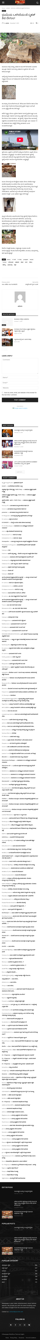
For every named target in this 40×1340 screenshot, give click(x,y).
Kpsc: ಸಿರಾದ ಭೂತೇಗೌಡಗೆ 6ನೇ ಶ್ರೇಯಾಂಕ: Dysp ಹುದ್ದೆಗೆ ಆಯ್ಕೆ (22, 1046)
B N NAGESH (5, 522)
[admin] (3, 23)
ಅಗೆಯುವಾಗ (10, 262)
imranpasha (5, 541)
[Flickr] (20, 1325)
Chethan (4, 798)
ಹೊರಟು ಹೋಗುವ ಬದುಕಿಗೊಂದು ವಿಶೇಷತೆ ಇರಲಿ (22, 868)
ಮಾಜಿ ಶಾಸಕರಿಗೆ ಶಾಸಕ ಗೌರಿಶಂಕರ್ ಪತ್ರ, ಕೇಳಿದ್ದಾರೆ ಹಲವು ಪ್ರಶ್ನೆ (23, 818)
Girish (3, 1025)
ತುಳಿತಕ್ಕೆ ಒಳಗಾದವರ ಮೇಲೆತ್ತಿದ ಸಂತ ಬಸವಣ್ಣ (24, 865)
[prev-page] (3, 349)
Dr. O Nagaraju (6, 1055)
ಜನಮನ (8, 8)
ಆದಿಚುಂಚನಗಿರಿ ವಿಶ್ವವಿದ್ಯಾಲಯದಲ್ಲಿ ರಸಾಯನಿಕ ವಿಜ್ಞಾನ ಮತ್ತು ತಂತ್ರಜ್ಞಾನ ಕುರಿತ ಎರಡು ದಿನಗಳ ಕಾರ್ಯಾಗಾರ (25, 442)
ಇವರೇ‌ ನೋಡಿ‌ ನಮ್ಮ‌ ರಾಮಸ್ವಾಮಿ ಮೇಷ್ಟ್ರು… (18, 719)
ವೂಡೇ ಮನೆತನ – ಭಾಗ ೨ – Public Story (11, 500)
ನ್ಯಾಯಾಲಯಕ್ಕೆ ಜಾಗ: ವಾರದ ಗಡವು (22, 339)
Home (3, 8)
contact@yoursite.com (16, 1312)
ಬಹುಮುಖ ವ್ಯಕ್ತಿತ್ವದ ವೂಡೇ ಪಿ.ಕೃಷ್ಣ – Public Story (13, 495)
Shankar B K (5, 935)
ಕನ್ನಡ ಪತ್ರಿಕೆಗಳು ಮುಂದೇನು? (18, 994)
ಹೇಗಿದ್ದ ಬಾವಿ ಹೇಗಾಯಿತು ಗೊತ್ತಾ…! (22, 899)
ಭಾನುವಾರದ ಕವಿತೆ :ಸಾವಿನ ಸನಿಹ (19, 660)
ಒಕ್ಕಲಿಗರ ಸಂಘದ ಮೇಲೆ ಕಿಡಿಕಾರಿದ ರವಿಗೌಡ (18, 1025)
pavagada (25, 259)
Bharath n (5, 757)
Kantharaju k (5, 913)
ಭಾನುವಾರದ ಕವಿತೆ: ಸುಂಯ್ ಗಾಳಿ (18, 624)
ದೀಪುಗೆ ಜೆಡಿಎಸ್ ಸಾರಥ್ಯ (12, 1171)
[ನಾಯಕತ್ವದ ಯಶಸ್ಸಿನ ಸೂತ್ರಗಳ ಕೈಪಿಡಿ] (7, 433)
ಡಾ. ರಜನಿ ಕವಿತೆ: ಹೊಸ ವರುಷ (14, 605)
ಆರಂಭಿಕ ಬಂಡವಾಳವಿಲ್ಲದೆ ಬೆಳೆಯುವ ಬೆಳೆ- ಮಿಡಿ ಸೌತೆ (22, 1070)
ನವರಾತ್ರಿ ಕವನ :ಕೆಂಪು (13, 617)
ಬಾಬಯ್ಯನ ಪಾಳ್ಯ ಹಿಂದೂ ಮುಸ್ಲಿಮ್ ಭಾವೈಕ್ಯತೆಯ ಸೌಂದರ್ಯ (24, 541)
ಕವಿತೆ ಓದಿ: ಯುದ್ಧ (19, 589)
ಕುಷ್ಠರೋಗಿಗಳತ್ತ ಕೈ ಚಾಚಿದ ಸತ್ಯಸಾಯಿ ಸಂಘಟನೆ (23, 1055)
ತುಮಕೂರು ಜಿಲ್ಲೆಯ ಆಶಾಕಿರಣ (21, 319)
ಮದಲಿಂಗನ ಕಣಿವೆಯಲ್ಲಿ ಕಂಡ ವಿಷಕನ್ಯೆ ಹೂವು (18, 750)
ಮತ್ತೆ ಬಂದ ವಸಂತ (13, 519)
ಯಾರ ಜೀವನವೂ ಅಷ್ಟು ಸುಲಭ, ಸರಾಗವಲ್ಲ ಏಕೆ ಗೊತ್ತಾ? (19, 849)
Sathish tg (5, 837)
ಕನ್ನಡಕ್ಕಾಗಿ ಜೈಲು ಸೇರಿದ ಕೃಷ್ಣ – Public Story (12, 489)
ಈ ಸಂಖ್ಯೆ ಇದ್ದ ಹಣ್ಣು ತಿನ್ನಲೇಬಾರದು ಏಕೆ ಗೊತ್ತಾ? (21, 515)
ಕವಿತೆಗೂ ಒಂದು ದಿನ (18, 586)
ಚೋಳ (22, 262)
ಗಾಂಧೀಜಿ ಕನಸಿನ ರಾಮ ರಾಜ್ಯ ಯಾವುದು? (19, 757)
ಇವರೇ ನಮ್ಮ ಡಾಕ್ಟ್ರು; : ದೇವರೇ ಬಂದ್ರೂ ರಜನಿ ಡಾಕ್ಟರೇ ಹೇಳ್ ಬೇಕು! (22, 553)
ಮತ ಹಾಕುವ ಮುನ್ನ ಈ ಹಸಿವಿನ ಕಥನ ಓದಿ (19, 505)
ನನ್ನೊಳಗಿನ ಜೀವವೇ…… (11, 972)
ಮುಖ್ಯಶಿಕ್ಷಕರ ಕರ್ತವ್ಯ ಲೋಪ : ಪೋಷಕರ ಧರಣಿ (23, 1064)
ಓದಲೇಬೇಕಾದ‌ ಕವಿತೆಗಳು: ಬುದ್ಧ (15, 486)
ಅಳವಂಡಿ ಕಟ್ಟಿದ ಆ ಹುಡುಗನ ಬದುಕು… (16, 1112)
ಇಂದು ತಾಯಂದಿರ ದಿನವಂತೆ (19, 846)
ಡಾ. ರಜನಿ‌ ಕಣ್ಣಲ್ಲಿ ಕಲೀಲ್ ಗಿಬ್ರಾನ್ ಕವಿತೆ (17, 596)
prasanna (4, 512)
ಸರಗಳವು (14, 733)
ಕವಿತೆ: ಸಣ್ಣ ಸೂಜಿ (16, 657)
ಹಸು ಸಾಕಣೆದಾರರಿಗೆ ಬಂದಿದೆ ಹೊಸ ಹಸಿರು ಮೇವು (18, 746)
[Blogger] (11, 1325)
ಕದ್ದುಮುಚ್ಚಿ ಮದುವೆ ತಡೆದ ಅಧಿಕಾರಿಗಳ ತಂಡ (20, 560)
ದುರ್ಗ (26, 262)
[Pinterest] (18, 28)
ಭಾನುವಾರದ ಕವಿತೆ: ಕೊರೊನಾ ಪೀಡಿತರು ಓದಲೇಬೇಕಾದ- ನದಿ (23, 692)
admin (7, 23)
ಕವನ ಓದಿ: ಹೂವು (17, 534)
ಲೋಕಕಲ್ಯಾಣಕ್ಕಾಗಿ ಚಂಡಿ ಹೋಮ (14, 1088)
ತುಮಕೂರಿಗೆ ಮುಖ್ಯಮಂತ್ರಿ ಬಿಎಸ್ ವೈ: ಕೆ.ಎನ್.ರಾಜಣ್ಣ (22, 1091)
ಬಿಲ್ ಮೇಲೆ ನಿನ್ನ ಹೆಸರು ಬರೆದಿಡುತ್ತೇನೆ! (18, 743)
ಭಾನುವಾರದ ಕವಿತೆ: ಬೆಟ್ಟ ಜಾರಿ (18, 620)
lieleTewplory (5, 639)
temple (31, 259)
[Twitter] (14, 28)
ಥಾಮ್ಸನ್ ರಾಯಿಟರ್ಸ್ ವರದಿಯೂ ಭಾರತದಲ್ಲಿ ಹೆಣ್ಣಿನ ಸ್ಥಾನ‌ (22, 704)
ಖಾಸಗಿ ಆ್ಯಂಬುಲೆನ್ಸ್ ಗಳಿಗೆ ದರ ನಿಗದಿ (17, 663)
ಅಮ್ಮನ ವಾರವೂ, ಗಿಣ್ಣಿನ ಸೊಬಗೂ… (17, 968)
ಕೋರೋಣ (13, 695)
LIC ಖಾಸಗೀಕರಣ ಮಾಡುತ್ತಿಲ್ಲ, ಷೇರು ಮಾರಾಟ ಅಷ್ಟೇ (22, 1010)
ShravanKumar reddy (8, 1077)
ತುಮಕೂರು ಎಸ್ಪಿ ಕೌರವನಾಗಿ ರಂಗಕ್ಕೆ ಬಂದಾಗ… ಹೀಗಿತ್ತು (24, 1164)
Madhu (4, 1046)
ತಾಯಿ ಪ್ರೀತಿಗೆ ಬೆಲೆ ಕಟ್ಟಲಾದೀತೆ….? (18, 906)
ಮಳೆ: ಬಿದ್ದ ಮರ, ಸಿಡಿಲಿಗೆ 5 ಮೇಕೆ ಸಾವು (19, 563)
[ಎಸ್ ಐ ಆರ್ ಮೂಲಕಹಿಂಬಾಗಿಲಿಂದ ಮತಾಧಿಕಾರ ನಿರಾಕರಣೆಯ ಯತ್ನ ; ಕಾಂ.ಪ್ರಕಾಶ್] (7, 465)
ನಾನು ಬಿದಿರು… (11, 946)
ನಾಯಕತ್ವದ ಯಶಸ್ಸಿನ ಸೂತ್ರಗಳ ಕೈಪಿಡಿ (23, 430)
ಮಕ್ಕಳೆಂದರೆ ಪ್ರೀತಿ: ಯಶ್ (31, 284)
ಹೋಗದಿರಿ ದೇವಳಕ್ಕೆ (21, 902)
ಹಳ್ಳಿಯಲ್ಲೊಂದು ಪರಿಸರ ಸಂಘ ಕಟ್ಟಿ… (19, 645)
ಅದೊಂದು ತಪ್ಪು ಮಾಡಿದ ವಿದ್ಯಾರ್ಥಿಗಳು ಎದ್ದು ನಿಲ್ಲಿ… (24, 892)
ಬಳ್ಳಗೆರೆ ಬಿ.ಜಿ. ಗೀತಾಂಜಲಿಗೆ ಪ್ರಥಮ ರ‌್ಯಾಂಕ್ (17, 1037)
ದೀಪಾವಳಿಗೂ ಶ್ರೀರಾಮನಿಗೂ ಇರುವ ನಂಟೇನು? (16, 1161)
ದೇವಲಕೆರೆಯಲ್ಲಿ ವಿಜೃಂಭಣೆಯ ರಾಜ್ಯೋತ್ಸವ (18, 1074)
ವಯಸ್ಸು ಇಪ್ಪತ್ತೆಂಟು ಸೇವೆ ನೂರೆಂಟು (19, 1115)
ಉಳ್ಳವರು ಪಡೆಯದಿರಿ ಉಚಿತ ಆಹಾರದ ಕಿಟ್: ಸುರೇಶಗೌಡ (20, 896)
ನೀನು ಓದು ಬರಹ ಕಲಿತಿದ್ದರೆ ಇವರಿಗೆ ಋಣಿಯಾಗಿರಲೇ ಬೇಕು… (20, 723)
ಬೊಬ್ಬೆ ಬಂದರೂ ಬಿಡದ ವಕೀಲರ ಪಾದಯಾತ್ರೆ (21, 522)
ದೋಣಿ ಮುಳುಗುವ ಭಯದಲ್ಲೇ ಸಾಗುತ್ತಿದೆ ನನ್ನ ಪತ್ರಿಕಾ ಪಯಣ (20, 927)
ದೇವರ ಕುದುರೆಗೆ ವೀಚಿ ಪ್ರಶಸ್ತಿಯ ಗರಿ (15, 1018)
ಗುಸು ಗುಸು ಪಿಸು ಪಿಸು (12, 711)
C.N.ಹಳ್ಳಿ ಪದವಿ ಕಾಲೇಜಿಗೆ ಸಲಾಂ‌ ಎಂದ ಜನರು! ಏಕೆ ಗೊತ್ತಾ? (22, 753)
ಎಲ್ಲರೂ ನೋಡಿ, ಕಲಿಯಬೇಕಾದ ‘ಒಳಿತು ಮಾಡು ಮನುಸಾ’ (19, 740)
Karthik (4, 946)
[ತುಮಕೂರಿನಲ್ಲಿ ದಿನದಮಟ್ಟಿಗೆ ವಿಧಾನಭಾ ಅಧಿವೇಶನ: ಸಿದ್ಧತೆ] (7, 454)
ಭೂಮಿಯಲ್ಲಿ (10, 264)
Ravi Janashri (5, 781)
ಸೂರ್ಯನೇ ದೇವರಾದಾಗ (17, 871)
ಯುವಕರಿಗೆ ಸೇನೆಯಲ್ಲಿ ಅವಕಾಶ (17, 837)
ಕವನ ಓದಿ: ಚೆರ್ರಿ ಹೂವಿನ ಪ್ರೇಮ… (16, 582)
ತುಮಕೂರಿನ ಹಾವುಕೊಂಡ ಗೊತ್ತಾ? (20, 1101)
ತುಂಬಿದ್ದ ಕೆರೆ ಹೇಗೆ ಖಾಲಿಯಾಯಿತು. (17, 1178)
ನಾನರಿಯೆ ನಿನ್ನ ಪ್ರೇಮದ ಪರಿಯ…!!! (16, 962)
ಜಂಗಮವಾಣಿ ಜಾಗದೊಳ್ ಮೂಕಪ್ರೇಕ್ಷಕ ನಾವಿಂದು (20, 852)
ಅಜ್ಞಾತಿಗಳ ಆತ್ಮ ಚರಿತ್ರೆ (11, 998)
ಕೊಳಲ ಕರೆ (10, 570)
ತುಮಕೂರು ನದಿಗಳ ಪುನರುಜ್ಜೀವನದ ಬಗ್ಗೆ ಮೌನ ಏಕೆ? (22, 557)
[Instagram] (24, 1325)
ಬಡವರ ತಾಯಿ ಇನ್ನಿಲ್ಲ (14, 736)
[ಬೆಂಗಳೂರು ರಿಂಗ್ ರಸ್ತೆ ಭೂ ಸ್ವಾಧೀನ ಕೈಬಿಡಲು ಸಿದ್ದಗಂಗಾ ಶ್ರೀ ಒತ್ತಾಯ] (7, 332)
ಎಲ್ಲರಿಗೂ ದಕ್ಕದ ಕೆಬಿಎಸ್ (12, 1168)
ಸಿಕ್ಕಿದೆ (15, 264)
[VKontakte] (29, 1325)
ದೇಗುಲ (30, 262)
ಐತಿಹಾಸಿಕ (17, 262)
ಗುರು (9, 550)
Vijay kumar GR (6, 765)
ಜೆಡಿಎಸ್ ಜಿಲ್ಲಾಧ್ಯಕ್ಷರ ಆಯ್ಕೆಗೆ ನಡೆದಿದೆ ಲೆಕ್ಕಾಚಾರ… (20, 821)
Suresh (4, 486)
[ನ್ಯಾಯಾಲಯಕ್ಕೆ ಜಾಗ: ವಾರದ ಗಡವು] (7, 342)
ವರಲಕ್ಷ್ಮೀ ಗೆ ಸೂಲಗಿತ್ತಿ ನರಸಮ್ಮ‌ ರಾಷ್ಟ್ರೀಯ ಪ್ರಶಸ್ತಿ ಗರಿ (23, 730)
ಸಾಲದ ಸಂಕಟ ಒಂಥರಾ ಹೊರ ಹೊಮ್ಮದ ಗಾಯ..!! (20, 861)
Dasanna (4, 1074)
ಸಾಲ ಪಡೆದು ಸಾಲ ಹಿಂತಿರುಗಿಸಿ (9, 284)
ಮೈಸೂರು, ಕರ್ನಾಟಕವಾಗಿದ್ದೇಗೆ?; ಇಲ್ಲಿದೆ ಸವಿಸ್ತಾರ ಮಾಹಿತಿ (19, 1142)
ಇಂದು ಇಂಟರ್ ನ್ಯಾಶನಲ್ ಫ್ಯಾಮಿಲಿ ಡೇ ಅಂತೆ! (17, 833)
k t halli (14, 259)
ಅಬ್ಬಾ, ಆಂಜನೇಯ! (13, 1067)
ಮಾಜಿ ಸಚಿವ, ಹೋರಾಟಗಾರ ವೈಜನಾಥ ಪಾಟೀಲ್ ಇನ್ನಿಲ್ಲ (22, 1125)
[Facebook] (9, 28)
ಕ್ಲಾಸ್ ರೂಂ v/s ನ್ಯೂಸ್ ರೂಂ (20, 815)
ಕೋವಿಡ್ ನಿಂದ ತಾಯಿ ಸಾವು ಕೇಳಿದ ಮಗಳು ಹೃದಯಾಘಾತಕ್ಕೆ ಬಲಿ (22, 688)
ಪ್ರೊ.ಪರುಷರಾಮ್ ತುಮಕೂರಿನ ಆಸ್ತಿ (14, 531)
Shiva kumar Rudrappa (8, 760)
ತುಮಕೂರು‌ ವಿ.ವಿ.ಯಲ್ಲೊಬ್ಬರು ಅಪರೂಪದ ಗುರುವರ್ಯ (22, 771)
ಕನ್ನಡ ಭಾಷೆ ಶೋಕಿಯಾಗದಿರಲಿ (16, 958)
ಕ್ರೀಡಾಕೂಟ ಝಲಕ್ (18, 482)
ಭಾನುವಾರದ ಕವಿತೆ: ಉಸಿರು (15, 653)
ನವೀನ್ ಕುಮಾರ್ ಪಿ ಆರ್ (7, 856)
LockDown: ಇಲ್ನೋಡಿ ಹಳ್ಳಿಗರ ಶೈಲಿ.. (16, 1001)
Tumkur (5, 262)
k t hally (19, 259)
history (8, 259)
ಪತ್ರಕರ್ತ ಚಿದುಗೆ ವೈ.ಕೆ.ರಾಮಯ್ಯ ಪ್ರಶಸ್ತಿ (16, 567)
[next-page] (6, 349)
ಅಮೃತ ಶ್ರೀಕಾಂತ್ (6, 979)
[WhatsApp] (22, 28)
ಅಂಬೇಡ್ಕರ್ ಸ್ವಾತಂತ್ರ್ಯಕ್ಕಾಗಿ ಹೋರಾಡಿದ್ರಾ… (21, 781)
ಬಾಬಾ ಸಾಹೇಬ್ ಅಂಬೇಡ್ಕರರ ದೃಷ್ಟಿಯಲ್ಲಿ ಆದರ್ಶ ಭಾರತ (24, 913)
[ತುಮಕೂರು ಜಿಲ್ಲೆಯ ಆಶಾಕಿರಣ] (7, 322)
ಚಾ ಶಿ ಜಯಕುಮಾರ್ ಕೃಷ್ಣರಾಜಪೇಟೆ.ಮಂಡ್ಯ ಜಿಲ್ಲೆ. (12, 577)
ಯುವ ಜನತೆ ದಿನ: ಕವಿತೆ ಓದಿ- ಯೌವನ (16, 593)
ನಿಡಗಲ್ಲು (4, 264)
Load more (19, 472)
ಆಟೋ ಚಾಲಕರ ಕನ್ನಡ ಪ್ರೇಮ (14, 1095)
